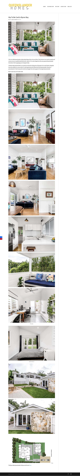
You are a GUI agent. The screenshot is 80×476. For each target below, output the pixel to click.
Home (44, 6)
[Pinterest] (1, 239)
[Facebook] (1, 237)
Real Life (70, 6)
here (30, 465)
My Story (57, 6)
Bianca (10, 19)
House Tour (63, 6)
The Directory (50, 6)
